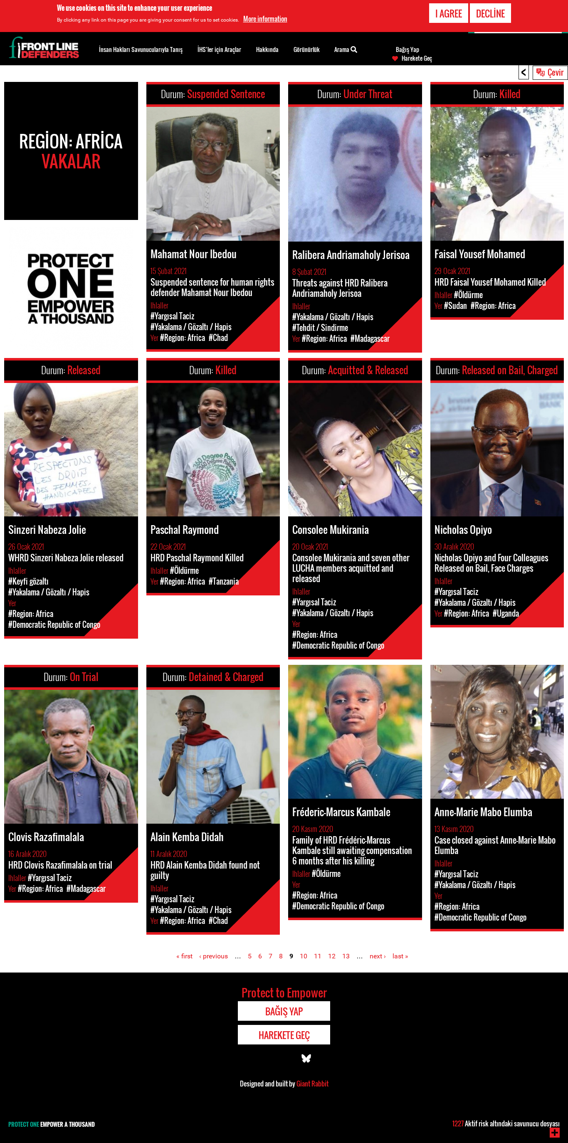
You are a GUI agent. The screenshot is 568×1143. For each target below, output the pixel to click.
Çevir (555, 72)
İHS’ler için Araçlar (219, 49)
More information (265, 19)
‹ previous (213, 956)
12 (332, 956)
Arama (342, 49)
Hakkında (267, 49)
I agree (448, 13)
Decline (490, 13)
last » (400, 956)
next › (378, 956)
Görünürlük (307, 49)
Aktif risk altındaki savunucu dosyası (506, 1123)
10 (303, 956)
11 (317, 956)
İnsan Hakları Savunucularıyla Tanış (141, 49)
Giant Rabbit (312, 1084)
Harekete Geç (417, 58)
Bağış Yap (407, 49)
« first (184, 956)
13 (346, 956)
